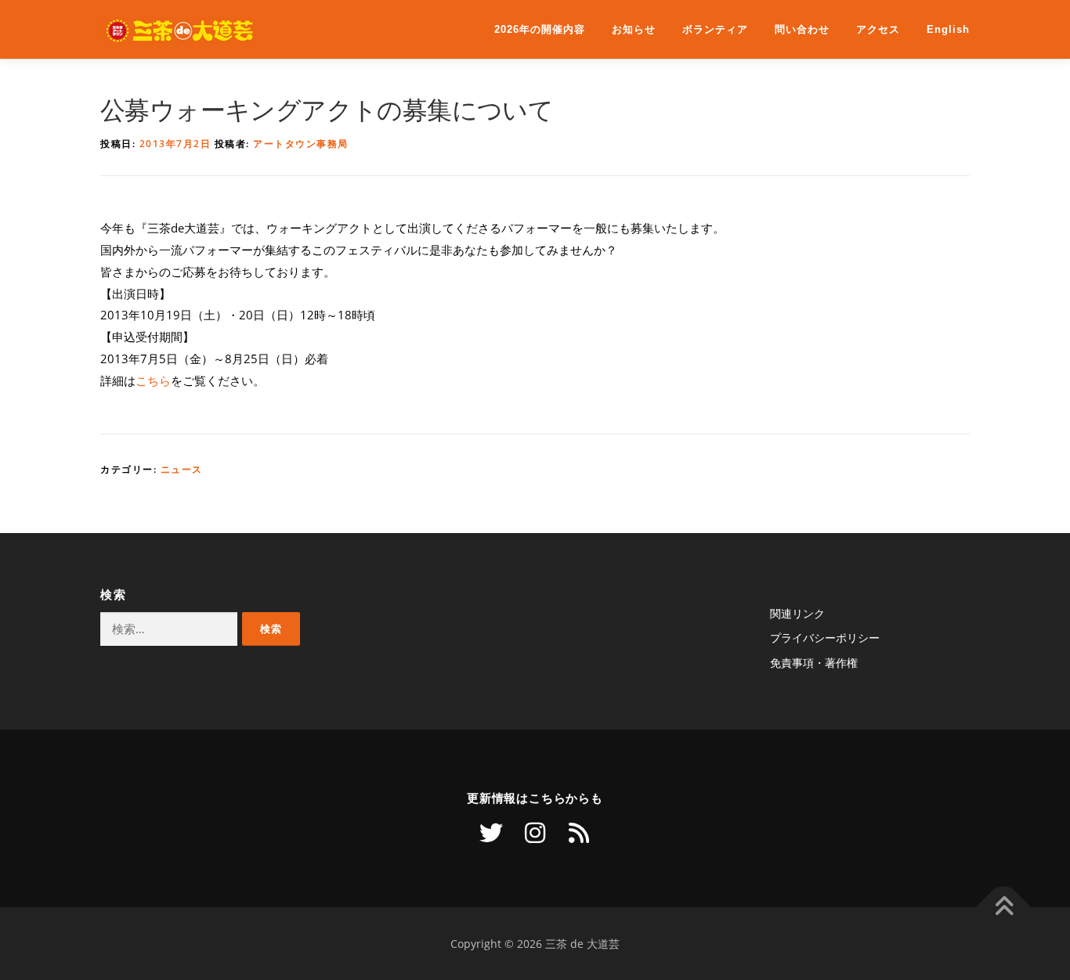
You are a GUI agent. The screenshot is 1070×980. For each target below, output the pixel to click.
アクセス (878, 29)
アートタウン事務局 (301, 143)
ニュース (182, 469)
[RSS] (579, 833)
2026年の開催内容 (539, 29)
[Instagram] (535, 833)
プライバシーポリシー (825, 637)
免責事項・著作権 (814, 662)
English (948, 29)
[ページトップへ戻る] (1004, 907)
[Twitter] (491, 833)
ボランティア (715, 29)
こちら (153, 381)
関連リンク (797, 613)
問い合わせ (802, 29)
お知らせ (634, 29)
